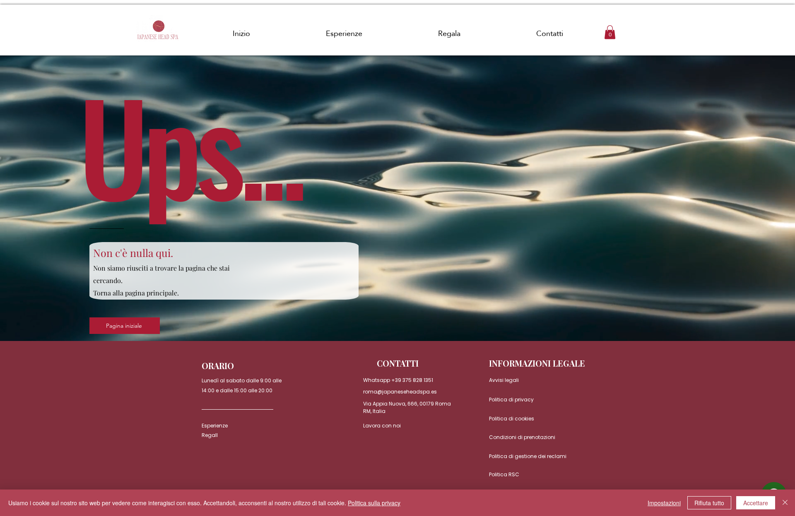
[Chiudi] (785, 502)
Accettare (755, 503)
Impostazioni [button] (664, 503)
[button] (610, 32)
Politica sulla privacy (374, 503)
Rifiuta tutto (709, 503)
